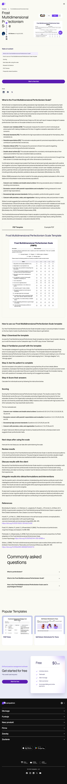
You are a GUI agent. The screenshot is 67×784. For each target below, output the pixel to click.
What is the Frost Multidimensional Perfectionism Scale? (17, 53)
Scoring (5, 59)
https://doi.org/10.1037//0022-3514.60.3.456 (17, 523)
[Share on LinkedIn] (3, 92)
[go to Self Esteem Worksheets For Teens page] (17, 625)
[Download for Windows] (39, 748)
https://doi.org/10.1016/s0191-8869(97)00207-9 (18, 547)
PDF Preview (6, 68)
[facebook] (27, 773)
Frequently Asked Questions (10, 71)
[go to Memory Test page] (49, 625)
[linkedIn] (34, 773)
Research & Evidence (8, 65)
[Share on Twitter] (12, 92)
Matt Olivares (11, 33)
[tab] (18, 227)
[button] (63, 4)
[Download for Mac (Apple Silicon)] (27, 748)
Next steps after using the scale (11, 62)
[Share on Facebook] (8, 92)
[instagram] (30, 773)
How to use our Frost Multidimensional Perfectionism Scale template (20, 56)
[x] (37, 773)
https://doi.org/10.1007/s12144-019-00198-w (30, 538)
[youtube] (40, 773)
